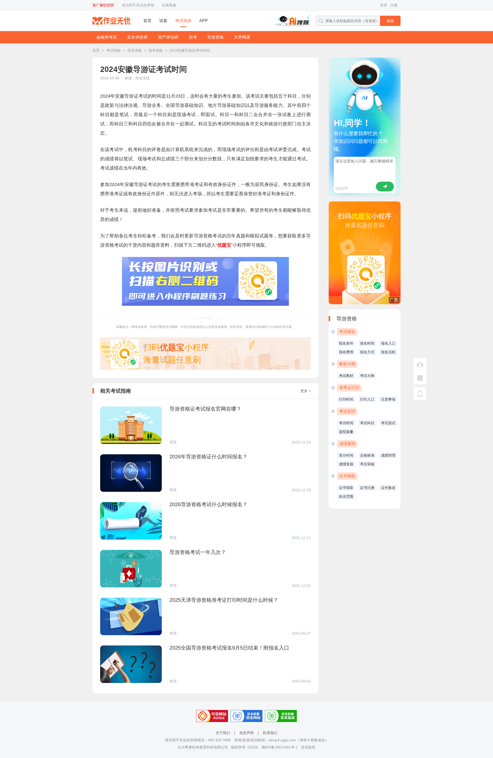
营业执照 (308, 747)
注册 (393, 5)
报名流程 (388, 352)
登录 (383, 5)
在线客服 (169, 5)
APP (203, 21)
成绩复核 (346, 464)
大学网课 (242, 37)
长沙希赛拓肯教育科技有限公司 (203, 747)
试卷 (163, 21)
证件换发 (388, 488)
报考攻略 (155, 50)
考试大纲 (367, 376)
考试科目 (367, 423)
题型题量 (346, 432)
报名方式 (367, 352)
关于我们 (223, 733)
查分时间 (346, 455)
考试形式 (388, 423)
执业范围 (346, 496)
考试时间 (346, 423)
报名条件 (346, 343)
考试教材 (346, 376)
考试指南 (183, 21)
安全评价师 (137, 37)
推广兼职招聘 (103, 5)
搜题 (390, 21)
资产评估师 (168, 37)
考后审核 (367, 464)
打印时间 (346, 399)
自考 (193, 37)
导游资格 (215, 37)
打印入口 (367, 399)
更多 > (305, 391)
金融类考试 (106, 37)
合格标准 (367, 455)
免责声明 (246, 733)
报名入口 (388, 343)
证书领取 (346, 488)
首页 (147, 21)
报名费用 (346, 352)
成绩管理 (388, 455)
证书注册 (367, 488)
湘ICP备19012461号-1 (279, 747)
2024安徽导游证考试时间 (189, 50)
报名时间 (367, 343)
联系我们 (270, 733)
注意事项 (388, 399)
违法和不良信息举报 (138, 5)
